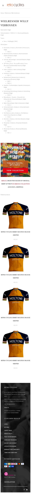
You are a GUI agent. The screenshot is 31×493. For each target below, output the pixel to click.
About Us (6, 407)
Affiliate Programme (10, 446)
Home (2, 13)
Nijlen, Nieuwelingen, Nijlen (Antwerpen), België (16, 103)
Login (6, 424)
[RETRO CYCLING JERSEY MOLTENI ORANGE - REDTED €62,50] (15, 200)
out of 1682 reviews (9, 477)
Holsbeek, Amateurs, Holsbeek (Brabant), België (16, 73)
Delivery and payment (10, 443)
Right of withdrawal (10, 436)
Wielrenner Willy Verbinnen (12, 13)
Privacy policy (8, 433)
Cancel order (8, 430)
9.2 (15, 475)
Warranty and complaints (12, 449)
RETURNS (6, 427)
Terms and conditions (10, 452)
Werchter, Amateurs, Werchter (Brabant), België (16, 119)
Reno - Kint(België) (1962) (10, 41)
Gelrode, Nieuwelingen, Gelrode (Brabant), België (17, 59)
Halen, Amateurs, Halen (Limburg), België (15, 69)
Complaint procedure (10, 440)
